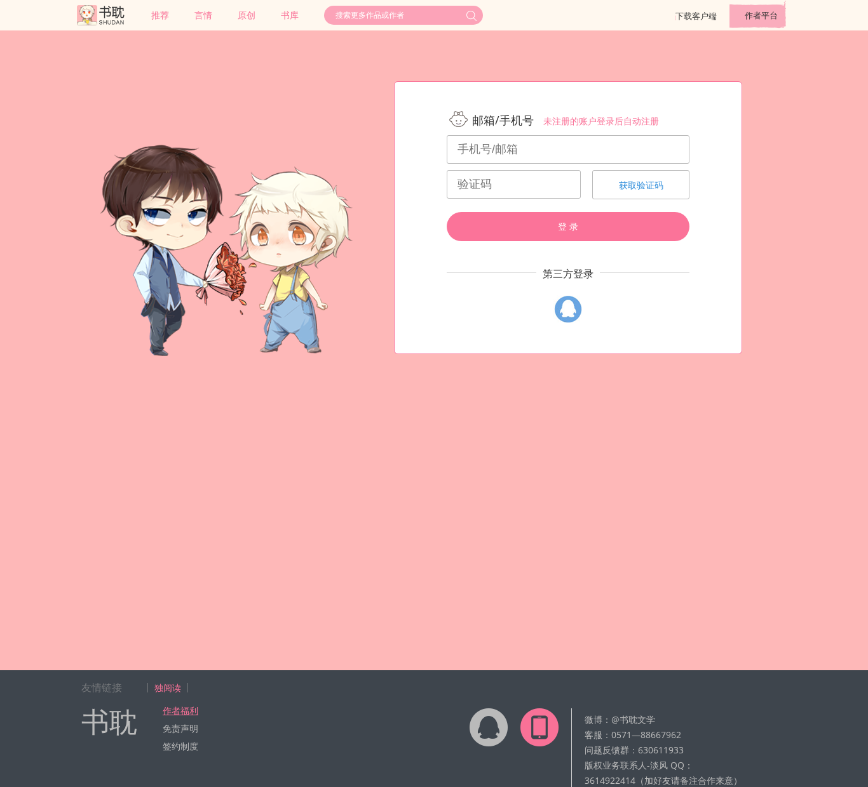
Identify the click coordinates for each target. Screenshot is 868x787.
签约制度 (180, 746)
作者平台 (761, 15)
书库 (290, 15)
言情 (203, 15)
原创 (246, 15)
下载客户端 (696, 16)
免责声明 (180, 728)
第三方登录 (568, 274)
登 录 (568, 227)
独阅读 (167, 688)
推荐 (160, 15)
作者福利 (180, 710)
